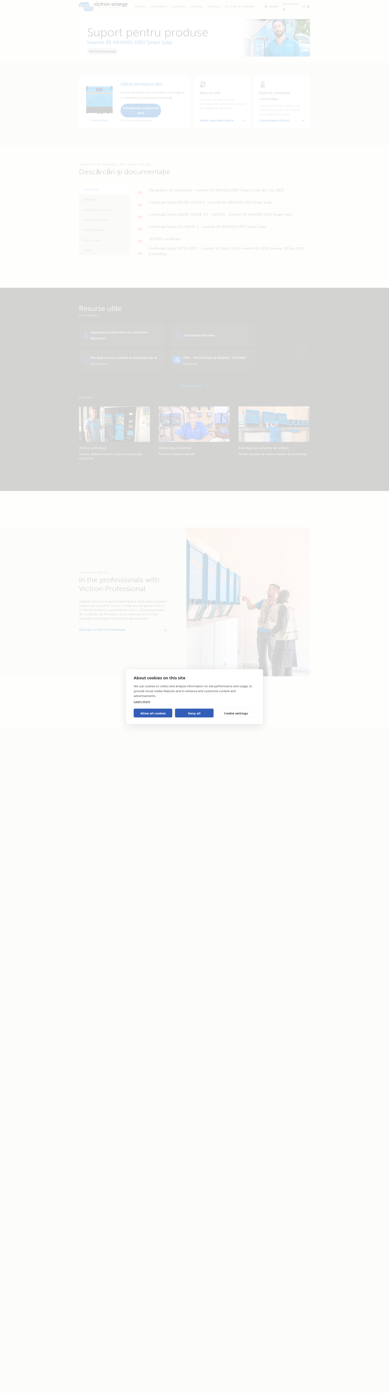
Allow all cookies (153, 713)
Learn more (142, 701)
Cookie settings (236, 713)
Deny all (194, 713)
